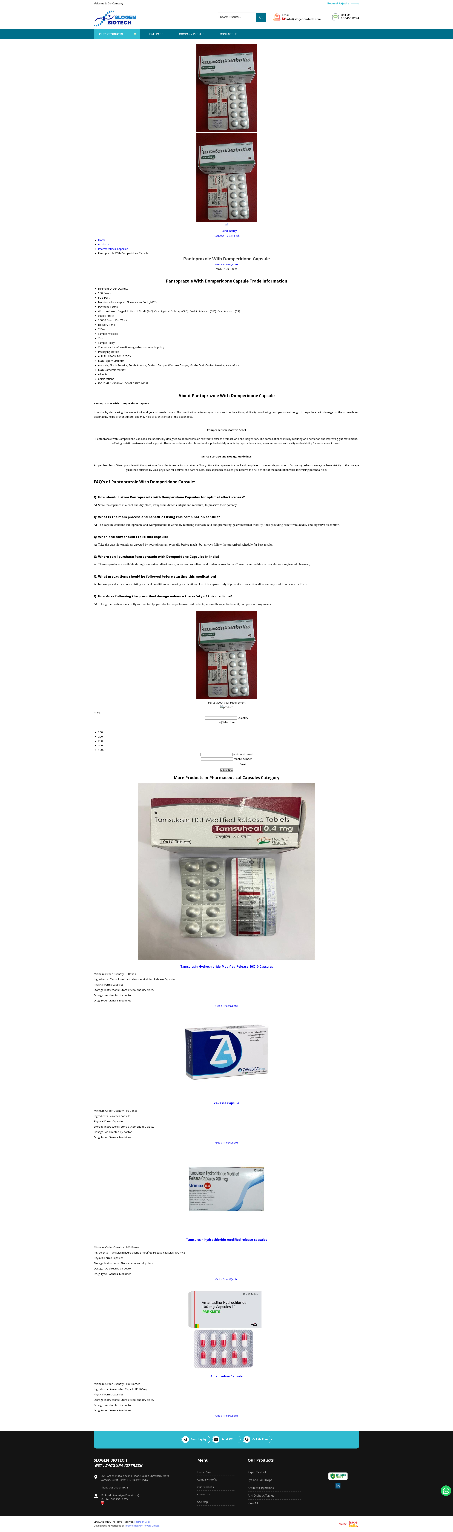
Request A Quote (338, 3)
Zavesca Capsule (226, 1103)
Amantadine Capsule (226, 1376)
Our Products (111, 34)
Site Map (202, 1502)
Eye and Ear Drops (260, 1480)
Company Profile (191, 34)
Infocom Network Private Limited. (142, 1525)
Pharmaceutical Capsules (113, 248)
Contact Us (228, 34)
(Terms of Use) (142, 1521)
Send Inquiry (229, 230)
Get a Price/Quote (226, 264)
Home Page (155, 34)
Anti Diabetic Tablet (261, 1496)
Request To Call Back (226, 235)
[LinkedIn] (338, 1488)
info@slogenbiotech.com (303, 19)
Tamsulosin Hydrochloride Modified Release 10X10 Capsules (226, 966)
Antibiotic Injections (261, 1488)
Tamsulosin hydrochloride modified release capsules (226, 1239)
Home (102, 240)
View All (253, 1503)
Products (103, 244)
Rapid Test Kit (257, 1472)
